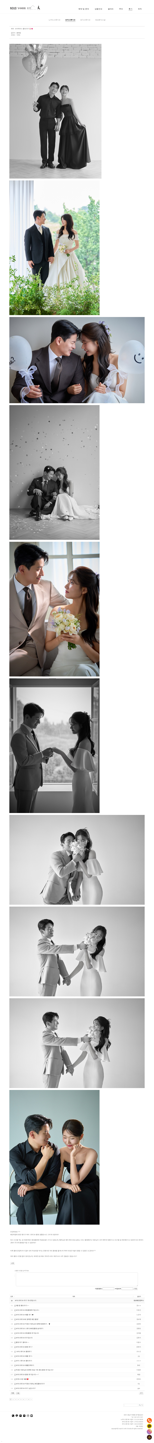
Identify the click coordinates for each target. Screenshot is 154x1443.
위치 (140, 9)
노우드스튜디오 (54, 20)
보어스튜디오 (70, 20)
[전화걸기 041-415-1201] (13, 1416)
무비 (121, 9)
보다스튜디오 (85, 20)
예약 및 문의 (83, 9)
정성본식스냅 (100, 20)
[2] (18, 1393)
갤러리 (111, 9)
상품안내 (98, 9)
